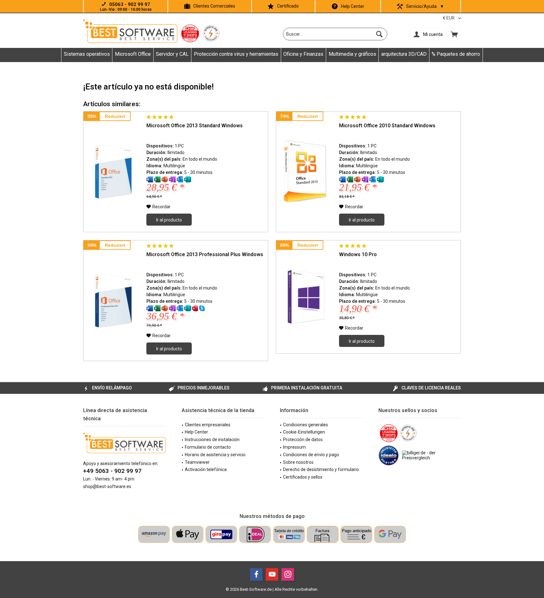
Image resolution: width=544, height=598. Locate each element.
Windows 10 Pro (358, 254)
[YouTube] (272, 574)
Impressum (294, 447)
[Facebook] (256, 574)
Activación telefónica (206, 469)
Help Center (352, 6)
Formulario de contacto (208, 447)
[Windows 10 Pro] (306, 297)
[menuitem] (454, 34)
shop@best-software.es (107, 486)
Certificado (288, 6)
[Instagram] (287, 574)
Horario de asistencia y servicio (215, 454)
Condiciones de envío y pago (311, 454)
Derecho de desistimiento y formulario (321, 469)
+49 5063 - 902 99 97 (112, 470)
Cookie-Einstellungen (304, 431)
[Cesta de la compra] (454, 34)
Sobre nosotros (298, 462)
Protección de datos (303, 439)
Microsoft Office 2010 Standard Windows (387, 126)
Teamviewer (197, 462)
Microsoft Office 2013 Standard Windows (194, 126)
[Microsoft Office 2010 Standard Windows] (306, 172)
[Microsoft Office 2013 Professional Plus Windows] (113, 301)
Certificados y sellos (302, 477)
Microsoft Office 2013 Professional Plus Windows (204, 254)
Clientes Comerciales (214, 6)
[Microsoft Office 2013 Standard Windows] (113, 172)
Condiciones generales (305, 424)
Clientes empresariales (207, 424)
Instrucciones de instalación (212, 439)
